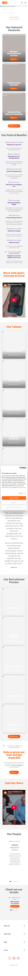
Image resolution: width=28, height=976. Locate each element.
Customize (13, 502)
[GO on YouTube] (14, 958)
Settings (21, 493)
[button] (14, 345)
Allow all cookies (14, 498)
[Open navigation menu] (25, 3)
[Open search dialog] (22, 3)
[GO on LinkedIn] (18, 958)
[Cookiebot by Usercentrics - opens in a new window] (19, 468)
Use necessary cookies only (14, 507)
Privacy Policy (21, 487)
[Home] (5, 2)
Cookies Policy (8, 487)
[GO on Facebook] (9, 958)
